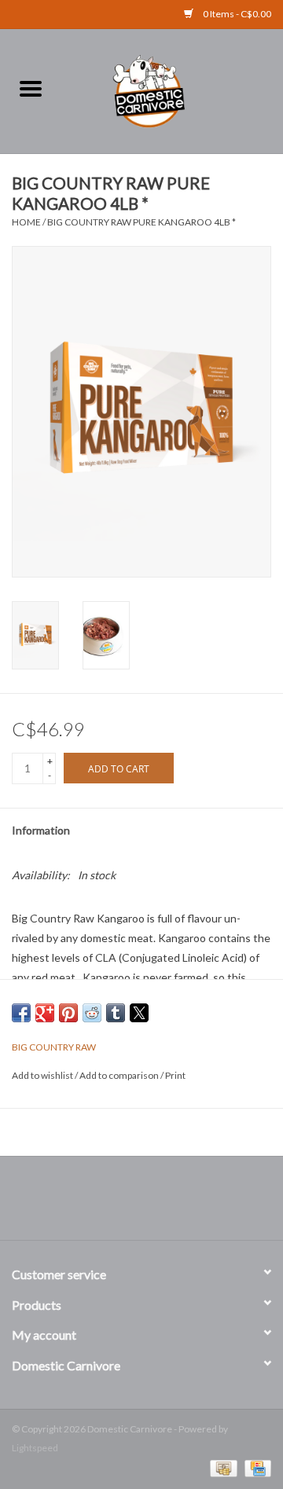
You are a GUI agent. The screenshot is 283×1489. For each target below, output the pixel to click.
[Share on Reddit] (92, 1012)
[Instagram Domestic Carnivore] (155, 1203)
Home (26, 222)
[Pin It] (68, 1012)
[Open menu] (30, 88)
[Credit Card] (255, 1467)
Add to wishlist (43, 1075)
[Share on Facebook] (21, 1012)
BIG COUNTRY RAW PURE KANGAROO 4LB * (141, 222)
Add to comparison (119, 1075)
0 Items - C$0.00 (236, 14)
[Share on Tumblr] (115, 1012)
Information (41, 830)
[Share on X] (139, 1012)
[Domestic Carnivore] (172, 89)
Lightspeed (35, 1448)
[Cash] (221, 1467)
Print (175, 1075)
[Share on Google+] (44, 1012)
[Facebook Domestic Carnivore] (128, 1203)
